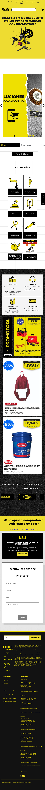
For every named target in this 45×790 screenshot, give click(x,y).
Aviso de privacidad (8, 695)
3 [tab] (17, 136)
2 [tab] (14, 136)
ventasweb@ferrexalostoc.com (28, 729)
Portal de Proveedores (8, 656)
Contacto (5, 684)
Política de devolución (9, 701)
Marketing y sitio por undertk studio (22, 785)
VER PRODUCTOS (13, 106)
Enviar (22, 617)
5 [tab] (24, 136)
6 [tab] (27, 136)
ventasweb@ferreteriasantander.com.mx (29, 746)
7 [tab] (30, 136)
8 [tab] (33, 136)
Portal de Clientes (7, 667)
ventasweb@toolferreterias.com (29, 708)
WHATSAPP (22, 554)
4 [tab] (20, 136)
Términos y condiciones (9, 698)
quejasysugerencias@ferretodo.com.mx (29, 712)
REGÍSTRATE (35, 638)
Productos (5, 680)
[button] (39, 10)
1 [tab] (11, 136)
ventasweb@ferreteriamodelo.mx (29, 691)
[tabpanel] (22, 45)
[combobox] (23, 10)
